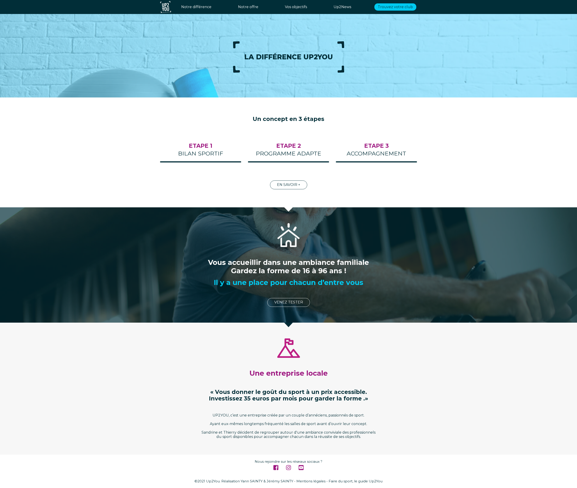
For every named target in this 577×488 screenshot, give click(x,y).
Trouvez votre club (395, 7)
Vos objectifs (296, 7)
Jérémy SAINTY (280, 481)
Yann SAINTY (252, 481)
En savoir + (288, 185)
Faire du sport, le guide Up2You (355, 481)
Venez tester (288, 302)
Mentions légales (310, 481)
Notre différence (196, 7)
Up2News (342, 7)
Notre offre (248, 7)
